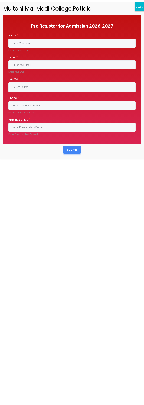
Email (13, 57)
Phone (13, 98)
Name (13, 35)
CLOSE (139, 6)
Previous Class (19, 119)
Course (14, 79)
